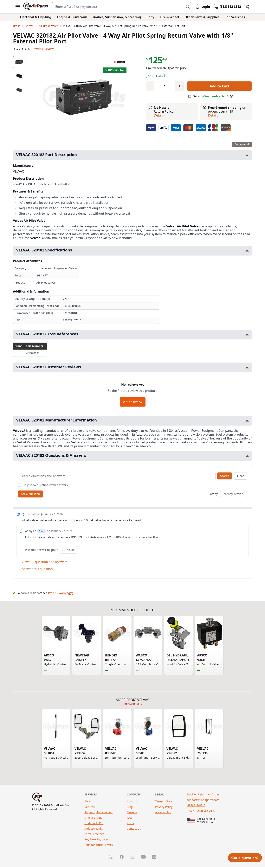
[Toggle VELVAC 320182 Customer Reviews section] (247, 367)
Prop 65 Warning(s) (60, 593)
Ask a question (30, 494)
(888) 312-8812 (196, 805)
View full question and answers (45, 562)
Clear (240, 476)
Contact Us (134, 828)
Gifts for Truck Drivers (98, 845)
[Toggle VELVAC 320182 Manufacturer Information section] (247, 421)
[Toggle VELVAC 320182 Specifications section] (247, 251)
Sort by (213, 494)
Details (159, 115)
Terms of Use (163, 801)
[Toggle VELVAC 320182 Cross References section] (247, 334)
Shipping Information (98, 812)
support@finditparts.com (203, 800)
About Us (133, 801)
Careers (132, 812)
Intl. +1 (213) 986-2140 (201, 811)
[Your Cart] (247, 6)
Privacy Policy (163, 807)
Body (150, 17)
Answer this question (37, 569)
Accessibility (163, 812)
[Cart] (247, 6)
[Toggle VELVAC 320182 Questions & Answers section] (247, 456)
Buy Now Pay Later (96, 839)
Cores (88, 801)
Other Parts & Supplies (201, 17)
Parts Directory (94, 834)
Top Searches (235, 17)
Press (130, 823)
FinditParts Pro (93, 823)
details (213, 115)
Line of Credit (93, 818)
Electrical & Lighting (35, 17)
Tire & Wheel (169, 17)
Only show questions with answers (45, 485)
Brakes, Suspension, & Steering (117, 17)
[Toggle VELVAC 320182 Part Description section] (247, 155)
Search (224, 476)
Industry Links (93, 828)
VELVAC (18, 171)
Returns (89, 807)
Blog (130, 807)
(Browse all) (133, 704)
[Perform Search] (187, 6)
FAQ (129, 818)
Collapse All (242, 144)
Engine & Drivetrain (72, 17)
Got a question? (245, 857)
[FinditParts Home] (36, 6)
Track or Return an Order (203, 794)
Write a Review (44, 49)
